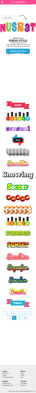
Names (23, 371)
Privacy (10, 391)
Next (25, 318)
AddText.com (6, 383)
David (22, 375)
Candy (4, 375)
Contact (23, 381)
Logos (4, 371)
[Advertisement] (18, 9)
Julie (21, 377)
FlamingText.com (7, 385)
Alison (22, 373)
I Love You (5, 373)
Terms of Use (16, 391)
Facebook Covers (7, 377)
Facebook (23, 383)
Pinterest (23, 385)
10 (19, 318)
